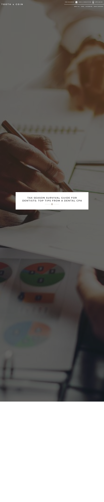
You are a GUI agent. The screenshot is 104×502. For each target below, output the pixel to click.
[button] (69, 2)
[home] (12, 4)
